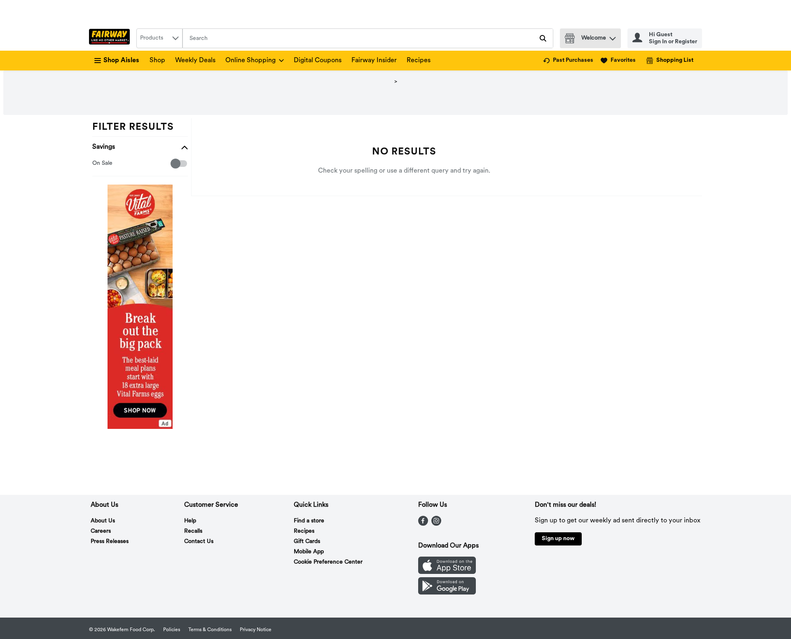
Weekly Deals (195, 60)
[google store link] (447, 593)
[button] (612, 36)
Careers (101, 531)
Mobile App (309, 552)
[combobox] (159, 38)
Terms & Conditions (210, 629)
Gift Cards (307, 541)
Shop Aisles (121, 60)
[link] (568, 60)
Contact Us (198, 541)
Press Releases (110, 541)
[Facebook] (423, 524)
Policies (171, 629)
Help (190, 521)
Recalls (193, 531)
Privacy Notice (255, 629)
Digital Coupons (318, 60)
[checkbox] (96, 163)
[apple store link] (447, 572)
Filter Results (133, 127)
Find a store (309, 521)
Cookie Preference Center (328, 562)
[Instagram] (436, 524)
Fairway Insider (374, 60)
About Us (103, 521)
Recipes (419, 60)
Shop (157, 60)
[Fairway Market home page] (111, 38)
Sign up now (558, 539)
